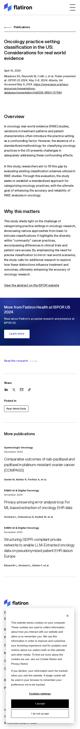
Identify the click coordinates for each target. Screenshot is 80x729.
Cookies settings (40, 693)
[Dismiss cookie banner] (67, 615)
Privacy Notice (19, 663)
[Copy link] (29, 390)
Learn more (16, 334)
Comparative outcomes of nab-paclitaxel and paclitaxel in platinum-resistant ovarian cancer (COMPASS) (39, 465)
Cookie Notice (48, 659)
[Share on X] (14, 390)
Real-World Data (16, 409)
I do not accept (40, 713)
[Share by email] (22, 390)
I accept (40, 703)
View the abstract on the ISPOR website (31, 285)
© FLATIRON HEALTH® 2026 (20, 723)
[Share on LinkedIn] (6, 389)
